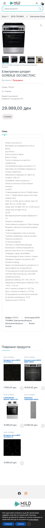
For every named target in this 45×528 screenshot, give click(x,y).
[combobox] (19, 8)
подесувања (33, 519)
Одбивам (21, 524)
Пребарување (39, 8)
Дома (4, 16)
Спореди (7, 91)
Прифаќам (8, 524)
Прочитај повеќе (20, 388)
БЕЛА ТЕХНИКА (17, 16)
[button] (41, 25)
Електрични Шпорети (20, 65)
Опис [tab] (4, 131)
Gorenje (8, 326)
